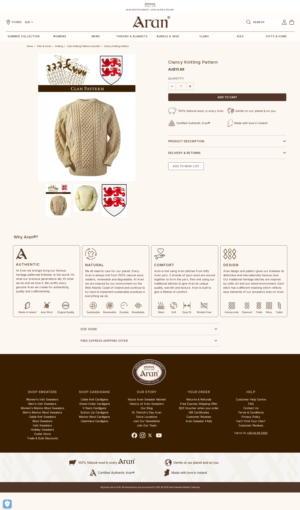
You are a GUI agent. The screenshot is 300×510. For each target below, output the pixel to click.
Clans (204, 36)
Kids (240, 36)
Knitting (59, 46)
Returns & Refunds (198, 399)
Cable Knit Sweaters (42, 417)
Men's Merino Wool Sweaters (42, 412)
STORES (17, 22)
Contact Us (251, 408)
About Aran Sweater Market (147, 399)
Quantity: (176, 78)
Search (258, 22)
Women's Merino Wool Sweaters (42, 408)
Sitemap (195, 487)
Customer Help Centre (251, 399)
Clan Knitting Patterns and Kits (83, 46)
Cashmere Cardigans (94, 421)
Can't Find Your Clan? (250, 421)
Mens (96, 36)
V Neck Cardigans (94, 408)
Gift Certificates (199, 412)
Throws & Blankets (132, 36)
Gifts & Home (276, 36)
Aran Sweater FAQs (199, 421)
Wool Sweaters (42, 421)
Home (30, 46)
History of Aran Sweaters (147, 404)
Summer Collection (24, 36)
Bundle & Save (168, 36)
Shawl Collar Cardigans (94, 404)
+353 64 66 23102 (257, 432)
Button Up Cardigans (95, 412)
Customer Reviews (198, 417)
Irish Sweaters (42, 425)
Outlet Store (42, 434)
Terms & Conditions (251, 412)
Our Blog (147, 408)
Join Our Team (147, 425)
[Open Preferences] (7, 504)
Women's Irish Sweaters (42, 399)
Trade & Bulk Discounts (42, 438)
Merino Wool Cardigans (94, 417)
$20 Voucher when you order (199, 408)
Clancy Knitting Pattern (116, 46)
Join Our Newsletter (146, 421)
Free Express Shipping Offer (104, 340)
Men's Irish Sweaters (42, 404)
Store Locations (146, 417)
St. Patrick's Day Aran (146, 412)
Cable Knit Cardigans (94, 399)
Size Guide (89, 329)
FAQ (251, 404)
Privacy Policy (250, 417)
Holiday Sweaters (42, 429)
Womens (59, 36)
